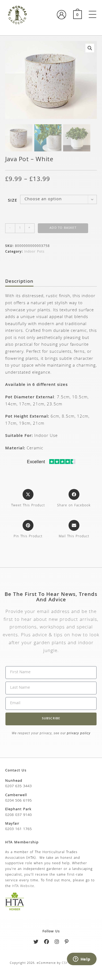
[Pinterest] (67, 943)
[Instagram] (57, 943)
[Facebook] (46, 943)
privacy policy (78, 733)
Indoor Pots (34, 252)
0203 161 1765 (18, 829)
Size (12, 200)
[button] (89, 48)
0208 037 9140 (18, 815)
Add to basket (63, 228)
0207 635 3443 (18, 786)
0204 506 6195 (18, 801)
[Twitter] (36, 943)
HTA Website (23, 886)
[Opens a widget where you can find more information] (82, 959)
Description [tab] (19, 282)
